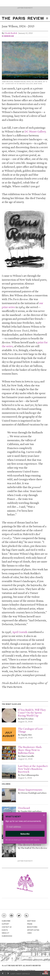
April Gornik (19, 632)
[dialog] (25, 829)
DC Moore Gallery (35, 131)
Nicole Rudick (11, 33)
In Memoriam (8, 36)
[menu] (47, 18)
